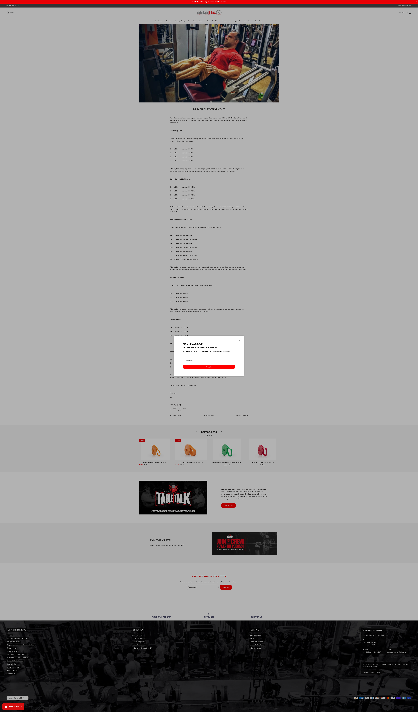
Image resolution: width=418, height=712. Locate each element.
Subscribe (209, 367)
